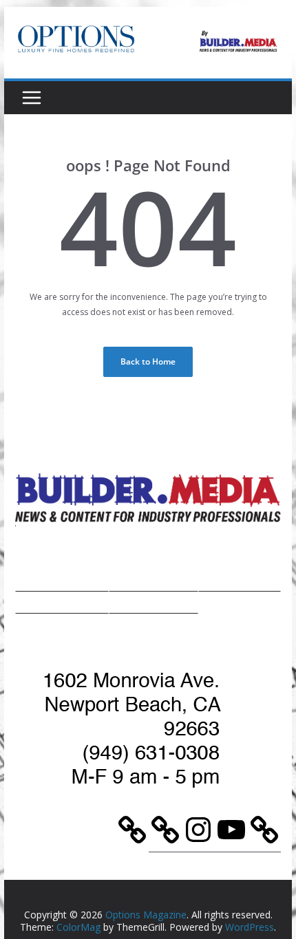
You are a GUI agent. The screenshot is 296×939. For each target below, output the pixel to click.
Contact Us (153, 602)
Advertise (154, 580)
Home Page (62, 580)
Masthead (239, 580)
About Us (62, 602)
